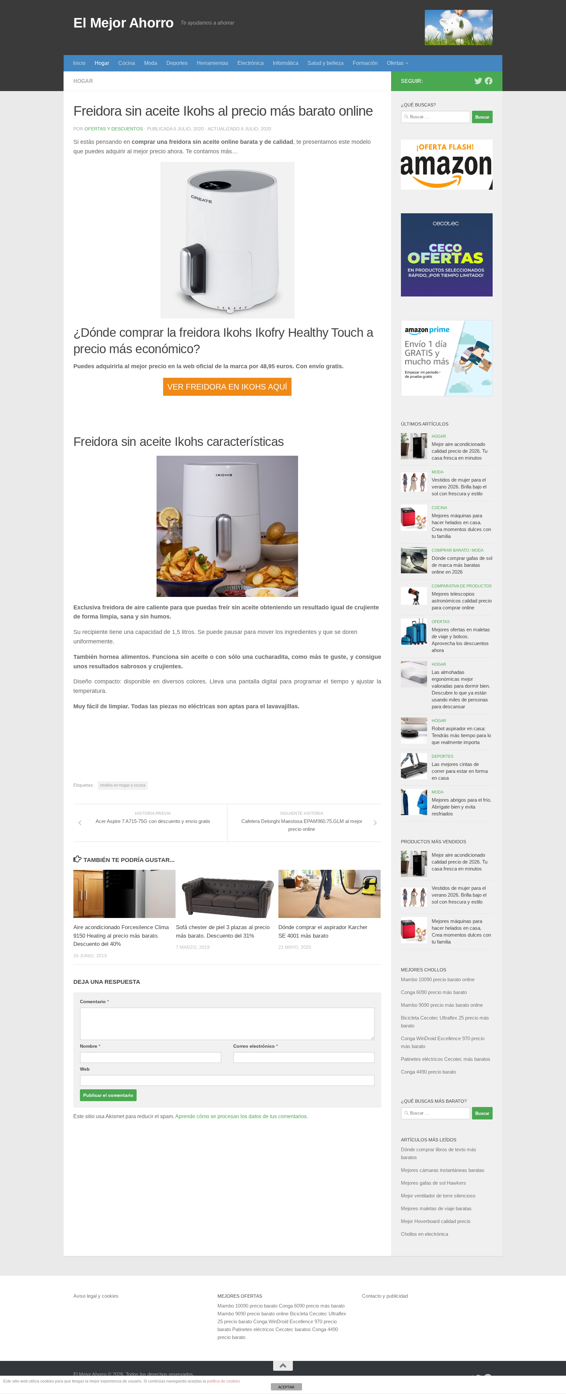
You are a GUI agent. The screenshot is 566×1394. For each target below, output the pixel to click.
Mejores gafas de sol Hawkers (433, 1183)
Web (85, 1069)
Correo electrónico (255, 1046)
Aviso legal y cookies (96, 1296)
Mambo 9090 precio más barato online (442, 1005)
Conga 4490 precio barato (428, 1072)
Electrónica (250, 63)
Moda (150, 63)
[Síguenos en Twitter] (478, 81)
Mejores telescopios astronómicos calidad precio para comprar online (462, 600)
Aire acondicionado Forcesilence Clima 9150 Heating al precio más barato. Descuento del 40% (121, 935)
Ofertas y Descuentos (114, 128)
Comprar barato (450, 550)
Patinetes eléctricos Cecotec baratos (271, 1329)
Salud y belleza (326, 63)
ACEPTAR (286, 1387)
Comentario (94, 1001)
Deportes (177, 63)
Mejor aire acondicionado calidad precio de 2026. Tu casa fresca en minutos (459, 451)
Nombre (90, 1046)
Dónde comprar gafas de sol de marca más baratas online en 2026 (462, 565)
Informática (285, 63)
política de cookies (223, 1381)
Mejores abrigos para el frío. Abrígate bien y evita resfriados (461, 806)
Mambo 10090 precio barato (247, 1305)
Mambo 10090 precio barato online (438, 979)
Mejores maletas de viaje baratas (436, 1208)
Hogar (102, 63)
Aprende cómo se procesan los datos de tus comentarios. (241, 1116)
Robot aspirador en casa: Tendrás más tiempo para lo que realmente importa (461, 735)
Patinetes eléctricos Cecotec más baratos (445, 1059)
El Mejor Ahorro (123, 22)
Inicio (79, 63)
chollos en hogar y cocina (122, 785)
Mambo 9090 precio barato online (253, 1313)
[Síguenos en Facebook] (489, 81)
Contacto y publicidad (385, 1296)
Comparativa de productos (462, 586)
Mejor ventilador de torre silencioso (438, 1195)
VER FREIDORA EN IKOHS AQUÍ (227, 386)
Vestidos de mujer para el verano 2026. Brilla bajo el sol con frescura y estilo (459, 486)
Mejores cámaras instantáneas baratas (442, 1170)
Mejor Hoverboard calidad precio (435, 1221)
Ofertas (395, 63)
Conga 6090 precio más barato (434, 992)
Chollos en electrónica (424, 1234)
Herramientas (212, 63)
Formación (365, 63)
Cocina (126, 63)
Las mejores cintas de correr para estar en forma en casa (460, 771)
